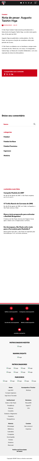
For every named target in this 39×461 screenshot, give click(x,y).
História (7, 156)
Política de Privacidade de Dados (19, 450)
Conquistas (11, 434)
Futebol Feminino (10, 146)
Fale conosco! (28, 426)
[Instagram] (28, 3)
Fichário (10, 440)
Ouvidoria (11, 416)
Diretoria (10, 408)
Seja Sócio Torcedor (11, 395)
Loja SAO (10, 390)
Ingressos (7, 151)
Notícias (28, 390)
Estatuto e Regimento (10, 413)
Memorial (10, 445)
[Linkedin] (12, 74)
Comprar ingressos (10, 393)
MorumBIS (28, 403)
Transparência (11, 419)
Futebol (4, 14)
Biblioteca (11, 429)
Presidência (10, 405)
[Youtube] (21, 3)
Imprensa (28, 429)
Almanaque (10, 426)
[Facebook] (23, 3)
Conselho (11, 411)
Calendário (11, 431)
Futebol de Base (10, 142)
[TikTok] (31, 3)
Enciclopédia (10, 437)
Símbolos (10, 442)
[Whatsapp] (10, 74)
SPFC (3, 3)
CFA (28, 408)
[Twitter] (26, 3)
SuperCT (28, 405)
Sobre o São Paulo (10, 403)
